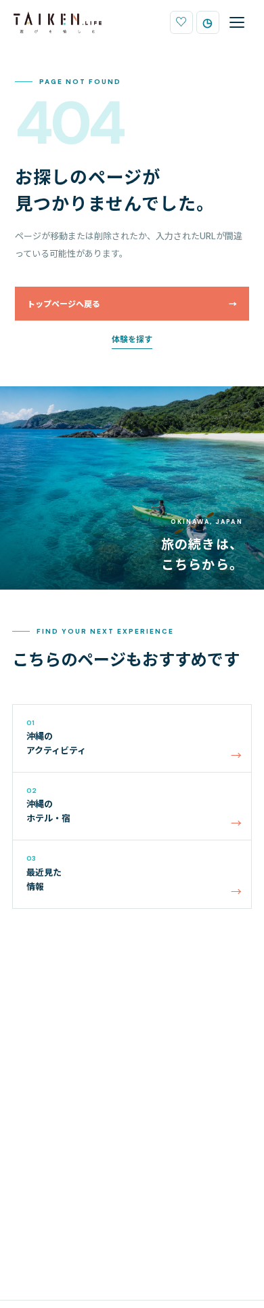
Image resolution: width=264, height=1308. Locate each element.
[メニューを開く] (237, 22)
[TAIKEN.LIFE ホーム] (58, 22)
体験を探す (132, 339)
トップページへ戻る (132, 304)
